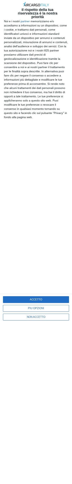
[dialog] (36, 242)
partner (25, 21)
